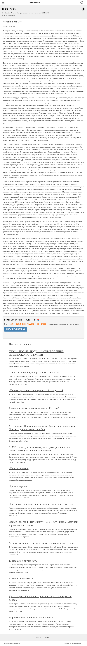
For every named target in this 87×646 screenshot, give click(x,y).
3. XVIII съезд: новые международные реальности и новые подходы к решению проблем (40, 448)
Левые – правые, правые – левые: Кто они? (34, 408)
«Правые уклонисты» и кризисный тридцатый (36, 390)
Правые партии (18, 486)
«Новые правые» (18, 468)
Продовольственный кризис (72, 643)
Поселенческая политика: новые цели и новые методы (41, 504)
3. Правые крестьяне (21, 578)
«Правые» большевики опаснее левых (31, 617)
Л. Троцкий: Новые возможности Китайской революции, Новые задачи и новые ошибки (42, 427)
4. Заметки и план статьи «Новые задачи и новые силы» (42, 543)
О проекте (38, 637)
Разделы (47, 637)
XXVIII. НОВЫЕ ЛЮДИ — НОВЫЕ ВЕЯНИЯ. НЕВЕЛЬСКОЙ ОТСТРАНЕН (36, 353)
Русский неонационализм (12, 643)
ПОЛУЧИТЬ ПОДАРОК (15, 329)
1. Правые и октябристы (23, 560)
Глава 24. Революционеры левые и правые (34, 372)
